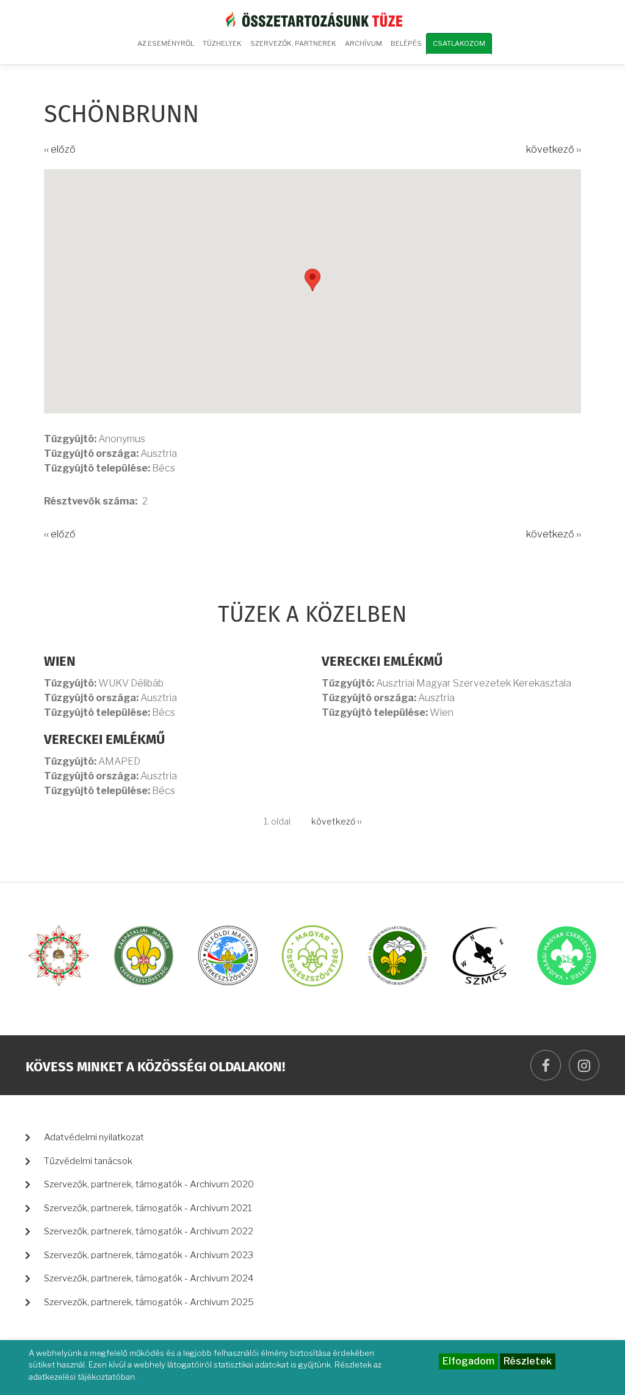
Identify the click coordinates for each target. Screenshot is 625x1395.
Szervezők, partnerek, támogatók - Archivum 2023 (148, 1255)
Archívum (361, 47)
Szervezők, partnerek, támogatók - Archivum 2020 (149, 1184)
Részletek (528, 1361)
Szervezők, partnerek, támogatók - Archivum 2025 (149, 1302)
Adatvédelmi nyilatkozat (94, 1137)
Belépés (406, 43)
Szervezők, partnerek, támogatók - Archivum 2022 (148, 1231)
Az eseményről (165, 43)
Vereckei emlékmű (382, 662)
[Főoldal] (312, 18)
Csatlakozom (459, 43)
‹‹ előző (60, 149)
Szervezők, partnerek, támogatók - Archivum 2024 (148, 1278)
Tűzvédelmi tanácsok (88, 1161)
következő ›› (553, 149)
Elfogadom (468, 1361)
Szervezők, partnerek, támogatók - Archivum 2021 (148, 1208)
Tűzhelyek (222, 43)
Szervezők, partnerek (293, 43)
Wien (60, 662)
